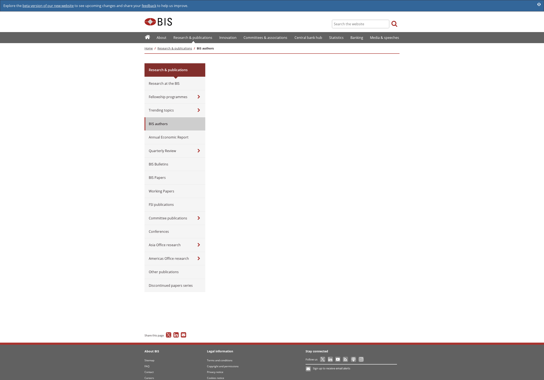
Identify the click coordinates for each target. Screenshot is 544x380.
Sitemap (149, 360)
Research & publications (174, 48)
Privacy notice (215, 372)
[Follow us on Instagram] (361, 359)
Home (148, 48)
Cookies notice (215, 378)
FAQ (146, 366)
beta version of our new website (48, 5)
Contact (149, 372)
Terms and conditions (219, 360)
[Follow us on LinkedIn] (330, 359)
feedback (149, 5)
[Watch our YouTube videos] (338, 359)
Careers (149, 378)
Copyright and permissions (223, 366)
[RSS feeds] (345, 359)
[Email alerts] (308, 369)
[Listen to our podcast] (353, 359)
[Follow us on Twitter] (323, 359)
